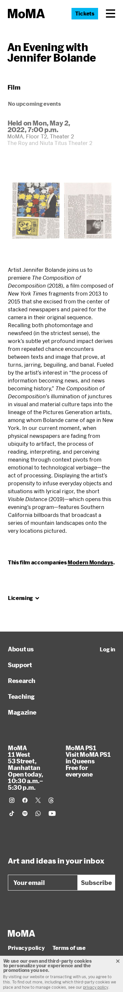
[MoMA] (21, 933)
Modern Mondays (90, 562)
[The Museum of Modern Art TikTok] (12, 813)
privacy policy (95, 987)
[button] (110, 13)
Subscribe (96, 882)
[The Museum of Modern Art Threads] (51, 800)
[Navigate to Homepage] (26, 14)
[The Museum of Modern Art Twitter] (38, 800)
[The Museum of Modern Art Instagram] (12, 800)
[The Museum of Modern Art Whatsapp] (38, 813)
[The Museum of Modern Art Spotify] (25, 813)
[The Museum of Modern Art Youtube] (52, 813)
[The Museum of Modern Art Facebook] (25, 800)
